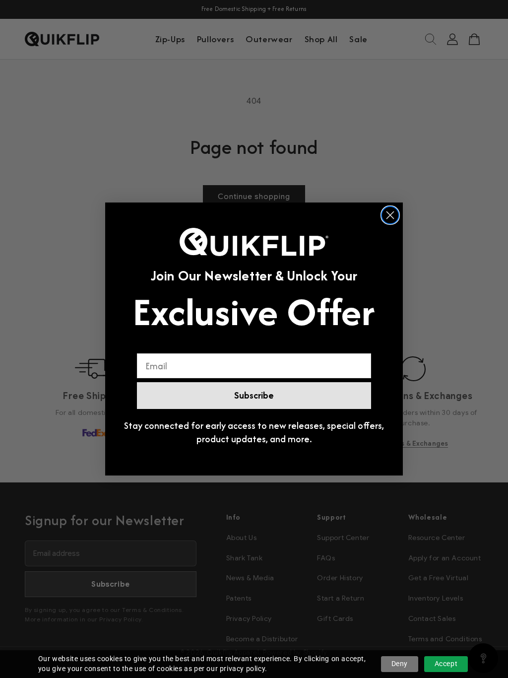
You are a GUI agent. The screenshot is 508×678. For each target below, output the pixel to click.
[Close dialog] (390, 215)
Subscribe (254, 395)
